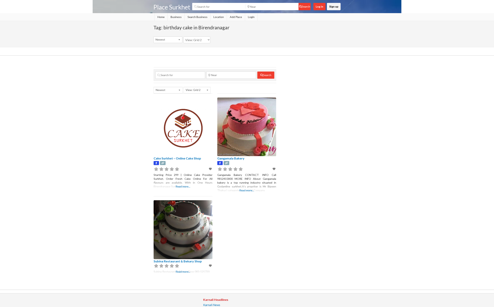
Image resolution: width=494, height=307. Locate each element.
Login (251, 17)
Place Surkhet (171, 7)
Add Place (236, 17)
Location (218, 17)
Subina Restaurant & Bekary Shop (178, 261)
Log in (319, 6)
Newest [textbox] (160, 39)
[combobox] (167, 39)
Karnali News (211, 305)
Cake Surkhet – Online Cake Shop (177, 158)
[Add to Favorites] (210, 168)
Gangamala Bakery (230, 158)
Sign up (333, 6)
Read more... (183, 186)
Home (161, 17)
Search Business (197, 17)
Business (176, 17)
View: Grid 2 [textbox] (193, 90)
